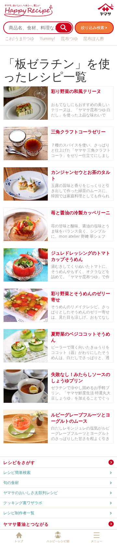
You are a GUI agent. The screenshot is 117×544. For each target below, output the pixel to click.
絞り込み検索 (92, 27)
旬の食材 (11, 482)
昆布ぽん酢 (93, 38)
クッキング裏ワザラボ (22, 503)
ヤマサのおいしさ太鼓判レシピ (30, 492)
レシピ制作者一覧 (18, 513)
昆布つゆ (69, 38)
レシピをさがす (19, 462)
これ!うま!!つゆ (19, 38)
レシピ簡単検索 (17, 472)
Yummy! (47, 38)
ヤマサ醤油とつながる (26, 524)
